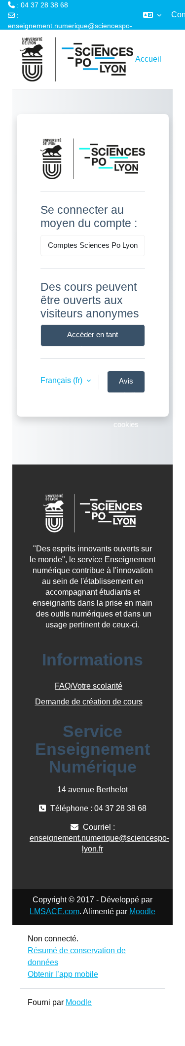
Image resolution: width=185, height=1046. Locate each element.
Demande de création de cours (89, 701)
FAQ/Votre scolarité (88, 686)
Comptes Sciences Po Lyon (93, 245)
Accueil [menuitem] (148, 59)
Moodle (142, 911)
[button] (152, 15)
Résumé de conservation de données (77, 956)
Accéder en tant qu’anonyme (92, 339)
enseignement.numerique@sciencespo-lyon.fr (70, 31)
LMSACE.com (54, 911)
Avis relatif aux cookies (126, 385)
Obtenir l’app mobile (63, 974)
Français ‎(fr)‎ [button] (62, 380)
